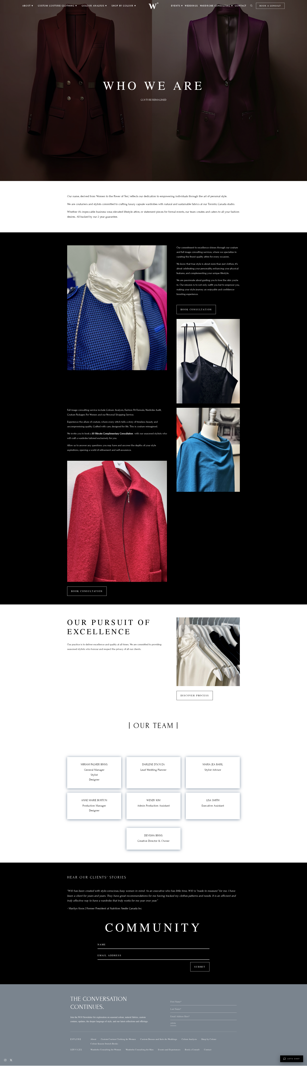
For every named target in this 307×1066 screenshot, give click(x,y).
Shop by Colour (208, 1039)
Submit (199, 966)
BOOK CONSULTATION (196, 309)
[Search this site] (251, 5)
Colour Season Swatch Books (104, 1043)
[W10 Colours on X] (11, 1060)
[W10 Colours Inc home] (153, 6)
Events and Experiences (169, 1049)
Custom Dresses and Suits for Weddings (158, 1039)
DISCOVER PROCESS (195, 695)
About (93, 1039)
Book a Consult (270, 6)
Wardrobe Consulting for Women (106, 1049)
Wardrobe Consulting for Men (140, 1049)
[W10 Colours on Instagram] (5, 1060)
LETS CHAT (293, 1059)
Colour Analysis (189, 1039)
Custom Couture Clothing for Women (118, 1039)
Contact (208, 1049)
